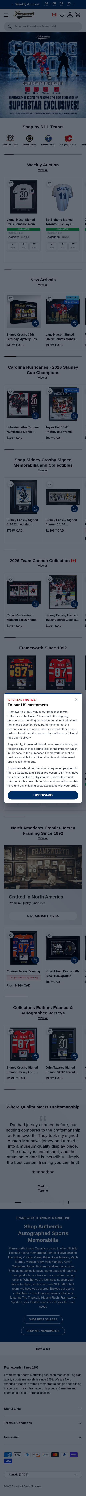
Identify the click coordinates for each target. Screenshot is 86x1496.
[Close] (76, 699)
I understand (43, 795)
